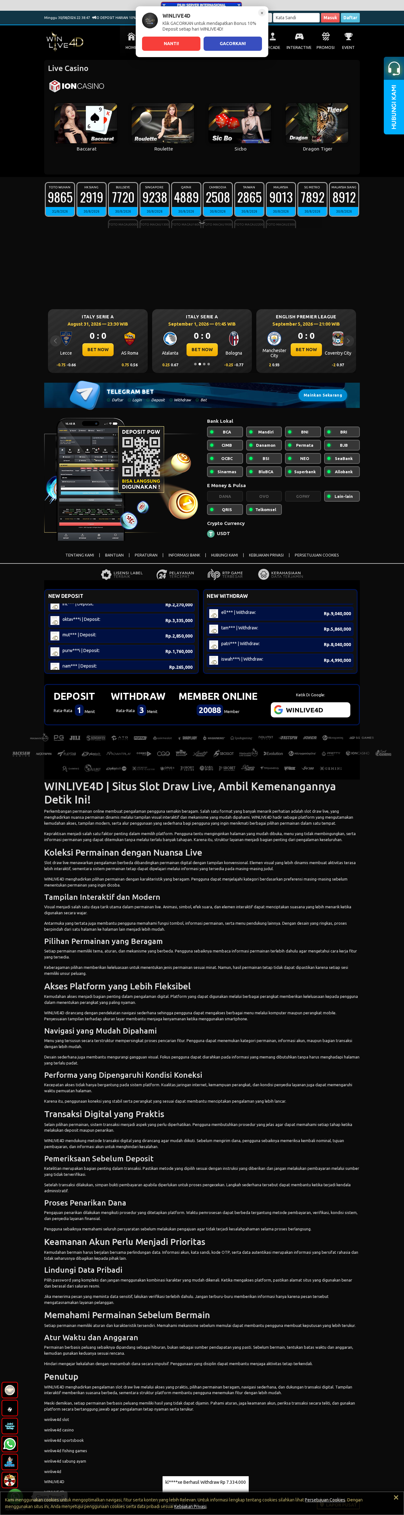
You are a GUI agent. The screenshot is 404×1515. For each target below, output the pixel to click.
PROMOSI (326, 47)
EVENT (348, 47)
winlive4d (52, 1471)
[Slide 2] (200, 364)
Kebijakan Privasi (190, 1506)
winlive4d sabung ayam (65, 1461)
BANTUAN (114, 555)
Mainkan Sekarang (323, 395)
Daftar (350, 17)
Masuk (330, 17)
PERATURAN (146, 555)
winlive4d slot (56, 1419)
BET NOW (98, 349)
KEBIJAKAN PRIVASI (266, 555)
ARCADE (272, 47)
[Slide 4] (208, 364)
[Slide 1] (195, 364)
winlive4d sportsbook (64, 1440)
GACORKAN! (233, 43)
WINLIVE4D (262, 817)
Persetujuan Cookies (325, 1499)
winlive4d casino (59, 1430)
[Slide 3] (204, 364)
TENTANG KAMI (79, 555)
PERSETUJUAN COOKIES (317, 555)
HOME (131, 47)
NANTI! (171, 43)
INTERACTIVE (299, 47)
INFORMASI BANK (184, 555)
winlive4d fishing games (65, 1450)
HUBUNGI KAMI (224, 555)
